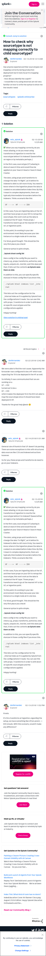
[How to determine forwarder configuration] (39, 349)
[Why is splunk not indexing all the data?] (43, 349)
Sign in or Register (28, 19)
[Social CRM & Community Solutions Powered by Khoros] (37, 920)
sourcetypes (9, 96)
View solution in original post (16, 317)
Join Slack (23, 805)
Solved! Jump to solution (16, 36)
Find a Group (23, 835)
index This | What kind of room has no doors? (22, 894)
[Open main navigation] (42, 4)
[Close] (42, 935)
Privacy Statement (21, 946)
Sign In (34, 4)
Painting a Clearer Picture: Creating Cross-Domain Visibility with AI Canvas (22, 856)
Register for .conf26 (23, 774)
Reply (10, 114)
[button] (41, 36)
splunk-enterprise (25, 96)
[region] (23, 943)
